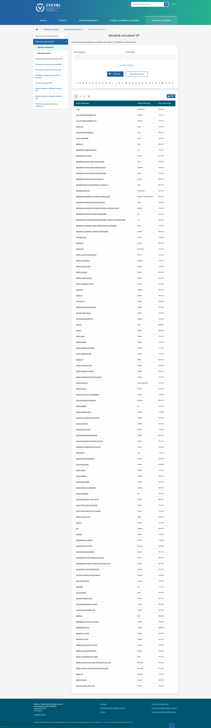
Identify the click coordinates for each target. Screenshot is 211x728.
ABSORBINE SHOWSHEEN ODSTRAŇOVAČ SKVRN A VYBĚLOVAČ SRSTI (97, 208)
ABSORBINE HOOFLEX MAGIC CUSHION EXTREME (91, 173)
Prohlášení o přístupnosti (160, 704)
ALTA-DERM (79, 587)
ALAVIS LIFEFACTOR (82, 424)
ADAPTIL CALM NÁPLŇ (83, 260)
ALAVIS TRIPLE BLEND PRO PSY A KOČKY (88, 511)
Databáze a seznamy (161, 21)
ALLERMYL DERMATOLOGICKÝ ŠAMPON (88, 575)
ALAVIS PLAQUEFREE (82, 464)
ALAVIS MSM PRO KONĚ (83, 429)
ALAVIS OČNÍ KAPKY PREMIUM (85, 459)
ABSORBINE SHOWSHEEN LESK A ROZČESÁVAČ (90, 202)
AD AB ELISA (80, 249)
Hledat (166, 4)
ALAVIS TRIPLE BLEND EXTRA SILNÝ (86, 505)
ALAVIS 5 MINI (80, 336)
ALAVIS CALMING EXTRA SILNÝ (85, 348)
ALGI (77, 528)
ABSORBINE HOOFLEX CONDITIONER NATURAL (90, 161)
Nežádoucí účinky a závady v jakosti (112, 708)
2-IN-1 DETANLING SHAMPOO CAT (86, 115)
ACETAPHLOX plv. (81, 237)
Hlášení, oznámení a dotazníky (124, 21)
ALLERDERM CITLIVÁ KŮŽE (84, 546)
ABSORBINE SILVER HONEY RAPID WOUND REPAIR (91, 214)
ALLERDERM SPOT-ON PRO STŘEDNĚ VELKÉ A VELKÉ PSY (93, 563)
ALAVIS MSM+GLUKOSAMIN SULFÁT (86, 435)
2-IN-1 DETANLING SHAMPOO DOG (86, 121)
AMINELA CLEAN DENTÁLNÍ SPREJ (86, 651)
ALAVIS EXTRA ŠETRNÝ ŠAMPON (86, 400)
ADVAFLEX (79, 295)
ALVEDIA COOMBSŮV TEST (84, 598)
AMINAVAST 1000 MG (82, 633)
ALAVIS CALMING (81, 342)
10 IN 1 (78, 109)
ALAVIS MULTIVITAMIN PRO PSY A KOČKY (88, 447)
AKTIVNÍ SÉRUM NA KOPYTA (84, 319)
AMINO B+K (79, 674)
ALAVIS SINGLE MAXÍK (82, 482)
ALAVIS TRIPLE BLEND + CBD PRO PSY (87, 499)
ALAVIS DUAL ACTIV (82, 383)
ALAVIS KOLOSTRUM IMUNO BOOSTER (87, 418)
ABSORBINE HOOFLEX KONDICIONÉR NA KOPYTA (91, 167)
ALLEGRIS (79, 534)
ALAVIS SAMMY (80, 470)
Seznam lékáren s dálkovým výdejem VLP (48, 90)
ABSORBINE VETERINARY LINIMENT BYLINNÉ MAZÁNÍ (92, 231)
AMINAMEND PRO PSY (82, 627)
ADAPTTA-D (79, 290)
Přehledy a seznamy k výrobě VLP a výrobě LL (48, 76)
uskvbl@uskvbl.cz (40, 715)
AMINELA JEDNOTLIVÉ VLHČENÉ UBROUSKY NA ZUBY (92, 668)
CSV (172, 96)
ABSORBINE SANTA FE (83, 191)
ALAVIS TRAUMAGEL (82, 493)
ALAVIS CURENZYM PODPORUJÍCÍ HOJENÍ (88, 377)
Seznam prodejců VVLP (43, 83)
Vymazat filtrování (137, 74)
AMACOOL (79, 616)
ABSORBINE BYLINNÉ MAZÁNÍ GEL (86, 150)
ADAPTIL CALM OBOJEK (83, 266)
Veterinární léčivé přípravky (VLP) (47, 36)
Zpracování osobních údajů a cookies (164, 708)
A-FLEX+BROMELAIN (82, 138)
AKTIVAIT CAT (80, 301)
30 (89, 96)
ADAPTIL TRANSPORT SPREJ (84, 284)
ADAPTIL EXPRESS (81, 272)
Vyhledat (116, 74)
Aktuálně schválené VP (46, 47)
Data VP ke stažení (44, 53)
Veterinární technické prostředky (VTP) (49, 59)
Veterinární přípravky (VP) (45, 42)
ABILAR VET (79, 144)
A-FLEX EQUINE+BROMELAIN (84, 132)
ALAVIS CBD (79, 359)
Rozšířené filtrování (127, 65)
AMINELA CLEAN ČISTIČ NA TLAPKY (86, 645)
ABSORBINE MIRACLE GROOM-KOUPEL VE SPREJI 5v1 (92, 185)
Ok (172, 725)
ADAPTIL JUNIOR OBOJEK (84, 278)
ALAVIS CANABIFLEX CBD (83, 354)
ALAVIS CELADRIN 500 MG (84, 365)
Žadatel (62, 21)
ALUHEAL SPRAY (81, 592)
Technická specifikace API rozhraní (164, 712)
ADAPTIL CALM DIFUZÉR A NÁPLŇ (86, 255)
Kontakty (103, 704)
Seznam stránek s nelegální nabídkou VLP (48, 97)
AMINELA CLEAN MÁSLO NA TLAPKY (87, 657)
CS (173, 4)
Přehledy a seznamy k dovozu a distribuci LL (46, 105)
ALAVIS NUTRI (80, 453)
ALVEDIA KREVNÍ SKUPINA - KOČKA (86, 604)
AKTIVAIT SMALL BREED (83, 313)
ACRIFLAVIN (79, 243)
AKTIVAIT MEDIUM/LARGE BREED (86, 307)
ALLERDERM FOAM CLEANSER (85, 552)
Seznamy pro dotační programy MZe (48, 64)
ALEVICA (78, 523)
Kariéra (102, 712)
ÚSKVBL (43, 21)
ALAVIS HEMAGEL (81, 406)
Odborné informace (88, 21)
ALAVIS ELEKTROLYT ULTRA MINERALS (87, 394)
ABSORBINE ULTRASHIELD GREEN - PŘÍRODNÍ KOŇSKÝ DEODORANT (96, 226)
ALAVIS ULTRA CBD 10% (83, 517)
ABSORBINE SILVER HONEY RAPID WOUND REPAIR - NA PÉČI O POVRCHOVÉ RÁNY (101, 220)
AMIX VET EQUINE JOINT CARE (85, 686)
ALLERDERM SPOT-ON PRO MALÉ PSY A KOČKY (90, 558)
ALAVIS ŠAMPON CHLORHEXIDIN (86, 488)
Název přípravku (79, 52)
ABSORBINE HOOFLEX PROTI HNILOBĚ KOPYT (90, 179)
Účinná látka (130, 52)
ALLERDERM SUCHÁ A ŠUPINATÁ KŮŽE (87, 569)
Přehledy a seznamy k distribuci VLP (48, 70)
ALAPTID (78, 325)
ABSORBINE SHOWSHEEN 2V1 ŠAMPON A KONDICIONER (93, 196)
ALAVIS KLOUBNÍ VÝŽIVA (83, 412)
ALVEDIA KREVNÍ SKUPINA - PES (85, 610)
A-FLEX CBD (79, 126)
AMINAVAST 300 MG (82, 639)
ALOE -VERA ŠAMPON (82, 581)
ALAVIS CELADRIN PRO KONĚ (85, 371)
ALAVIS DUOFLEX (81, 389)
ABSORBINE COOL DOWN (83, 156)
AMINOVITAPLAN (81, 680)
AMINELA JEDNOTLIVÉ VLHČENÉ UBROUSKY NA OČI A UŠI (93, 662)
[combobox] (147, 4)
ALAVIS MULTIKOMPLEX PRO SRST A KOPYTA (89, 441)
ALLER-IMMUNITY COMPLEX (84, 540)
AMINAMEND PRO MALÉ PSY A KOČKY (87, 622)
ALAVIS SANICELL (81, 476)
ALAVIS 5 (78, 330)
